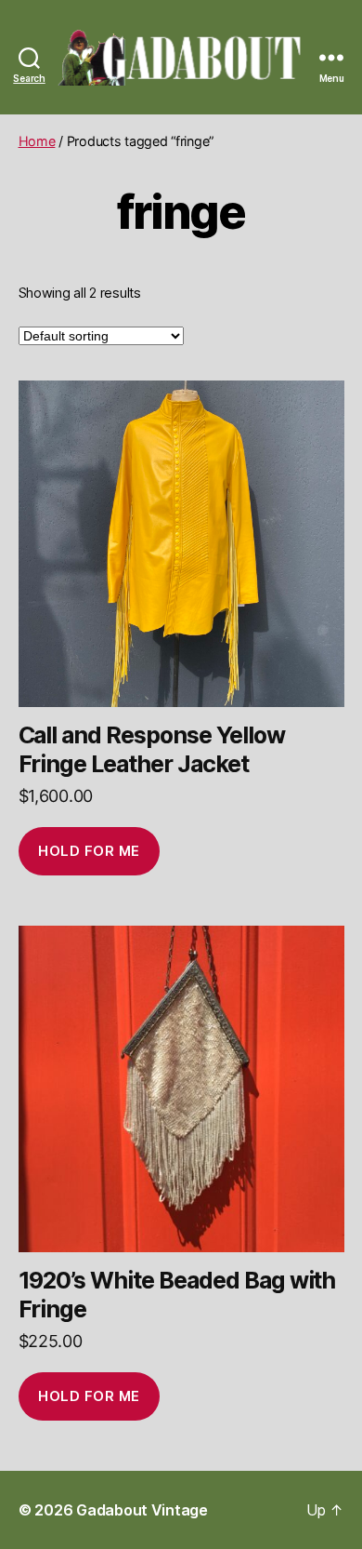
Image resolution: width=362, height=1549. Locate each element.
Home (37, 141)
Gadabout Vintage (142, 1510)
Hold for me (89, 851)
